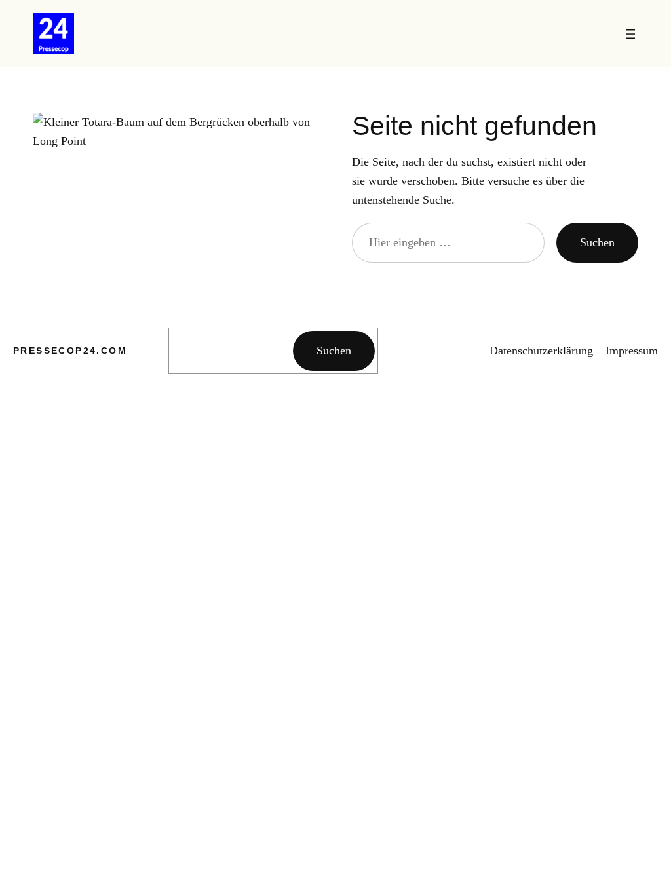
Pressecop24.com (70, 350)
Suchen (597, 242)
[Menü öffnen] (630, 34)
